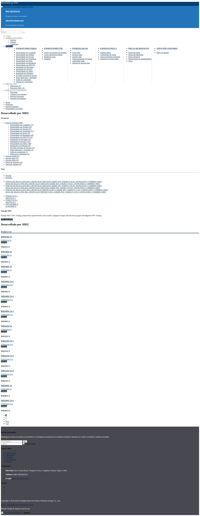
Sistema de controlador (24, 82)
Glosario (9, 462)
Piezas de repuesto (138, 48)
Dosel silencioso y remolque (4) (21, 150)
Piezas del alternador (135, 55)
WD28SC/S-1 (7, 400)
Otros (130, 61)
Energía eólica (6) (12, 160)
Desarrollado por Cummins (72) (21, 125)
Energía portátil (53, 48)
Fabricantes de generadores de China (20, 505)
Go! (25, 441)
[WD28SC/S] (6, 389)
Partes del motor (134, 53)
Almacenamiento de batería (82, 59)
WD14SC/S (6, 252)
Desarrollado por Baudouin (26, 63)
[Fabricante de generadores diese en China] (17, 7)
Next (7, 422)
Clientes (13, 42)
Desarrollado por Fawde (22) (20, 129)
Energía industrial (26, 48)
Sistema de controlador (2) (19, 154)
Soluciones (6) (15, 86)
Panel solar (76, 53)
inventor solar (77, 55)
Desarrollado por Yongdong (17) (22, 131)
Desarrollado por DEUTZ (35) (21, 137)
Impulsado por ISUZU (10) (20, 142)
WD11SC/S (6, 237)
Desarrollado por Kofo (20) (20, 133)
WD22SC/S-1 (7, 341)
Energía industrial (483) (14, 123)
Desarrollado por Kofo (24, 61)
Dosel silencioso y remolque (26, 78)
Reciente (9, 178)
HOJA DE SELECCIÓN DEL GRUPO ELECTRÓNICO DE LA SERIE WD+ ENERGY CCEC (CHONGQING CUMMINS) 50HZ (56, 192)
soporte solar (76, 57)
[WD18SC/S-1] (7, 285)
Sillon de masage (162, 53)
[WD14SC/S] (6, 255)
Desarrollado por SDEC (25, 71)
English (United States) (12, 513)
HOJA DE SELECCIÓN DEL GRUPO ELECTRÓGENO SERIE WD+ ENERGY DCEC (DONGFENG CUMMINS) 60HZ (53, 188)
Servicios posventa (17, 96)
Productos (9, 104)
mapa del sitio (11, 459)
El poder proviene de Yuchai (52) (22, 148)
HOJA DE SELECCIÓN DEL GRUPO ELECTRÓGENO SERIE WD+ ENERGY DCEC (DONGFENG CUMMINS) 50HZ (53, 184)
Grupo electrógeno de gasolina (55, 53)
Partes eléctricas (134, 57)
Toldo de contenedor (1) (19, 152)
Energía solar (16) (12, 158)
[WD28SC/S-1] (7, 404)
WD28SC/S (6, 385)
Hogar (8, 102)
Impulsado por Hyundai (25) (20, 139)
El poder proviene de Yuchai (26, 76)
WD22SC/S (6, 326)
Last (7, 424)
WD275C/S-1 (11, 198)
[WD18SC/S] (6, 270)
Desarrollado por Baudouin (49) (22, 135)
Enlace (3, 505)
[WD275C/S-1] (12, 196)
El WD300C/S (11, 206)
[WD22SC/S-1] (7, 345)
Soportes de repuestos (18, 98)
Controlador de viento (108, 55)
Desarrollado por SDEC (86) (20, 144)
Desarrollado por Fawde (25, 57)
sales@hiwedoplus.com (14, 21)
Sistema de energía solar (81, 63)
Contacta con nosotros (18, 94)
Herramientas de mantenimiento (140, 59)
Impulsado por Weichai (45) (20, 146)
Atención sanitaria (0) (13, 164)
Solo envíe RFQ (7, 219)
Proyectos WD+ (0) (17, 88)
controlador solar (78, 61)
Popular (8, 176)
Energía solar (80, 48)
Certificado (14, 44)
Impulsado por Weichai (24, 73)
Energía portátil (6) (12, 156)
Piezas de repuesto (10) (14, 162)
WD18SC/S (6, 266)
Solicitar (4, 242)
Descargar (14, 92)
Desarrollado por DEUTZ (25, 65)
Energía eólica (108, 48)
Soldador (47, 59)
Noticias (13, 40)
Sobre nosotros (11, 453)
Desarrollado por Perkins (25, 55)
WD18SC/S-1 (7, 281)
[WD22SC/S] (6, 330)
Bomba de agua (50, 57)
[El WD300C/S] (12, 204)
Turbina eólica (105, 53)
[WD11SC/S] (6, 240)
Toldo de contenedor (23, 80)
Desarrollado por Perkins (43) (21, 127)
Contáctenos (10, 455)
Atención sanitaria (167, 48)
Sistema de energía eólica (109, 59)
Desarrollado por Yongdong (26, 59)
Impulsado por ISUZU (24, 69)
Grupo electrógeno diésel (53, 55)
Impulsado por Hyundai (24, 67)
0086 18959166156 (13, 11)
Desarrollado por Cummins (26, 53)
